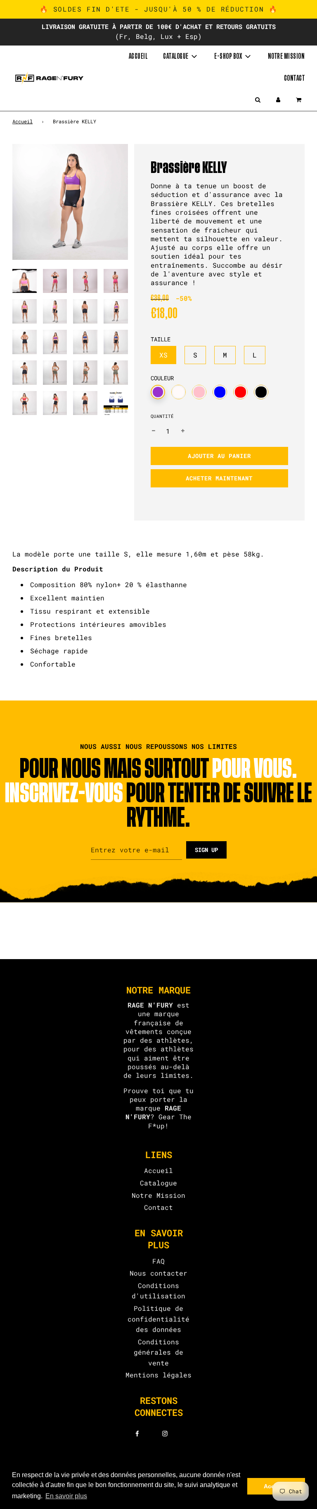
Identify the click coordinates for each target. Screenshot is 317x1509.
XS (163, 354)
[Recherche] (257, 99)
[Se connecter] (278, 99)
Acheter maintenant (219, 478)
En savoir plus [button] (66, 1495)
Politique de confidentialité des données (158, 1319)
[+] (183, 431)
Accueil (138, 56)
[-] (153, 431)
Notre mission (286, 56)
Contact (294, 78)
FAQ (158, 1261)
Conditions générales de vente (158, 1352)
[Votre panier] (299, 99)
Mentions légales (158, 1374)
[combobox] (158, 624)
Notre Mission (158, 1195)
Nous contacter (158, 1273)
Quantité (162, 416)
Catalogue (158, 1182)
